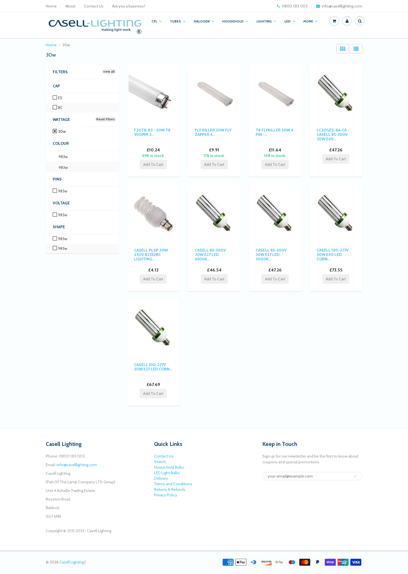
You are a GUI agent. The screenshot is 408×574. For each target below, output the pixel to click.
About (70, 6)
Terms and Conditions (173, 483)
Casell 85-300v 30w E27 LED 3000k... (271, 254)
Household (233, 21)
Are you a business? (128, 6)
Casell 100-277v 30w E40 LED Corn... (333, 254)
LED (287, 21)
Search (160, 461)
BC (60, 107)
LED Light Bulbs (167, 472)
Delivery (161, 478)
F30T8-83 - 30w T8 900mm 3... (152, 132)
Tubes (175, 21)
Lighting (264, 21)
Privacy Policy (165, 494)
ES (59, 97)
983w (63, 156)
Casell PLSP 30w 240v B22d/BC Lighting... (151, 254)
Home (51, 6)
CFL (154, 21)
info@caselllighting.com (342, 6)
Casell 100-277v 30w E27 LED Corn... (153, 367)
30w (61, 131)
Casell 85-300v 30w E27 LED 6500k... (210, 254)
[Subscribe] (355, 476)
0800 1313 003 (295, 6)
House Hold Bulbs (169, 467)
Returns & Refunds (169, 489)
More (308, 21)
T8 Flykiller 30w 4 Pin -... (274, 132)
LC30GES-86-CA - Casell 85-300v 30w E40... (333, 134)
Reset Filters (105, 119)
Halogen (202, 21)
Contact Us (94, 6)
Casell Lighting (71, 562)
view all (109, 71)
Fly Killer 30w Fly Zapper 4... (213, 132)
